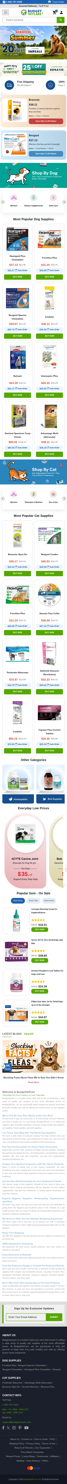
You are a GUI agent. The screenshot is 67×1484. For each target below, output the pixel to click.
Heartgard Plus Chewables (37, 1369)
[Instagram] (14, 1428)
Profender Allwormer (12, 1382)
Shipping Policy (16, 1443)
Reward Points (13, 1456)
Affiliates (54, 1456)
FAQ (52, 1439)
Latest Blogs (29, 1456)
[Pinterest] (20, 1428)
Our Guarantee (42, 1447)
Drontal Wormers (30, 1387)
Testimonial (42, 1456)
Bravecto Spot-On (11, 1387)
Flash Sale (33, 900)
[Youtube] (26, 1428)
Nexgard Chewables (12, 1369)
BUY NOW (17, 277)
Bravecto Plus (47, 1387)
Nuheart (57, 1369)
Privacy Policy (33, 1443)
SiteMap (20, 1460)
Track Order (58, 2)
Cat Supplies (11, 1378)
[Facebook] (3, 1428)
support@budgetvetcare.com (16, 1422)
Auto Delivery (33, 1460)
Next (64, 202)
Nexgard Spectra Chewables (32, 1365)
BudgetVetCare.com (32, 1479)
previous (3, 1064)
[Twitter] (8, 1428)
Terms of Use (48, 1443)
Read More (33, 1082)
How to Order (41, 1439)
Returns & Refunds (23, 1447)
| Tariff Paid (33, 6)
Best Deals (18, 900)
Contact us (27, 1439)
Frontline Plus (9, 1365)
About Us (14, 1439)
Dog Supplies (11, 1360)
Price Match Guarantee (32, 1452)
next (64, 1064)
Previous (3, 202)
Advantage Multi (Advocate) (38, 1382)
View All (28, 1034)
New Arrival (49, 900)
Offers (45, 1460)
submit (54, 1317)
